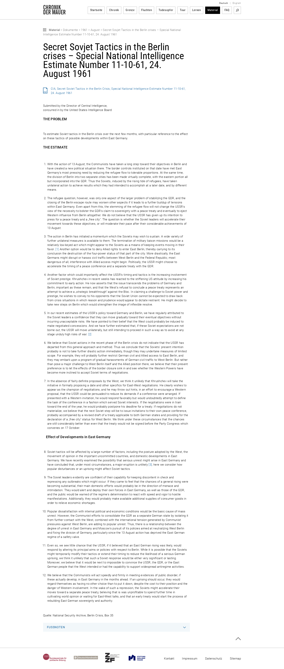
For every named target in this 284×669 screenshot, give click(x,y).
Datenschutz (213, 658)
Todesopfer (166, 10)
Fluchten (146, 10)
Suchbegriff (237, 10)
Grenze (130, 10)
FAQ (227, 10)
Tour (183, 10)
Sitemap (235, 658)
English (237, 3)
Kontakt (169, 658)
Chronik (114, 10)
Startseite (96, 10)
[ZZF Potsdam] (116, 657)
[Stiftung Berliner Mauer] (140, 657)
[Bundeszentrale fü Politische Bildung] (58, 657)
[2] (90, 334)
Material (212, 10)
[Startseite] (54, 12)
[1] (57, 249)
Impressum (189, 658)
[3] (150, 464)
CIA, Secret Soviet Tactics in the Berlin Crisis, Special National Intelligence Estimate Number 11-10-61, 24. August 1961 (118, 91)
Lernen (196, 10)
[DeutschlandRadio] (89, 657)
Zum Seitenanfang (238, 638)
